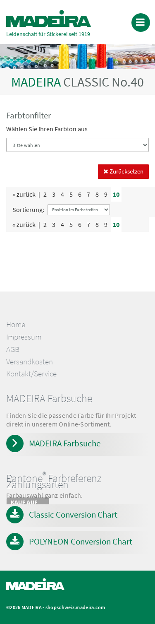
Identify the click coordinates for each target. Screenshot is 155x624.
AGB (12, 349)
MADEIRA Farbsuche (64, 443)
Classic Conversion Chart (73, 514)
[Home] (48, 18)
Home (15, 324)
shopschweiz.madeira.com (75, 607)
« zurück (24, 194)
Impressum (23, 337)
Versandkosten (29, 361)
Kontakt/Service (31, 373)
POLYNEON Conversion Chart (80, 541)
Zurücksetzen (125, 171)
